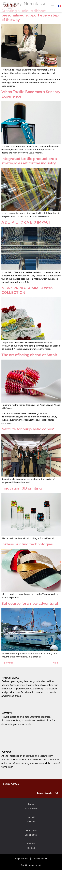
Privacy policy (40, 858)
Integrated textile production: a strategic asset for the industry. (29, 160)
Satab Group (11, 783)
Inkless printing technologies (27, 544)
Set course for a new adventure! (29, 603)
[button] (52, 6)
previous (7, 662)
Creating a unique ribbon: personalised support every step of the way (30, 15)
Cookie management (31, 865)
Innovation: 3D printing (21, 488)
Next (57, 662)
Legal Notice (21, 858)
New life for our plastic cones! (27, 429)
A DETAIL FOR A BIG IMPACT (26, 222)
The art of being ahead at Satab (29, 355)
